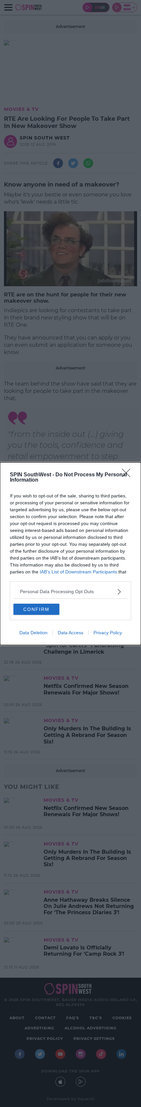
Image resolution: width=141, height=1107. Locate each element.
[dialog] (70, 553)
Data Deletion (33, 632)
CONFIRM (36, 609)
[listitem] (70, 591)
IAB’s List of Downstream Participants (78, 571)
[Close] (128, 475)
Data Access (70, 632)
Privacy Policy (107, 632)
